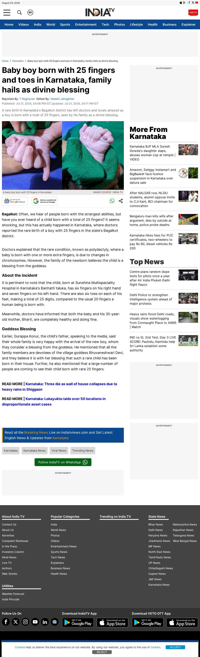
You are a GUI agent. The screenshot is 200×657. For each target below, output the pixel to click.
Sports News (59, 551)
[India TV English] (100, 12)
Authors (7, 568)
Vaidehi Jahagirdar (62, 98)
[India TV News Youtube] (196, 2)
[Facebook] (6, 622)
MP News (154, 546)
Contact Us (9, 524)
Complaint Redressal (15, 540)
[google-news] (55, 622)
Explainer (189, 24)
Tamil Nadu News (159, 557)
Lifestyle (136, 24)
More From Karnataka (149, 133)
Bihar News (155, 524)
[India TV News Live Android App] (78, 622)
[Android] (184, 2)
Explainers (57, 562)
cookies (155, 647)
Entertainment (85, 24)
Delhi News (155, 530)
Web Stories (9, 573)
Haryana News (157, 535)
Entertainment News (64, 546)
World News (58, 530)
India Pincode (10, 599)
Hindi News (9, 557)
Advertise (8, 535)
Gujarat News (157, 573)
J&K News (155, 579)
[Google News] (15, 201)
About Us (8, 530)
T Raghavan (28, 98)
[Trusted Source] (44, 201)
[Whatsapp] (112, 201)
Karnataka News (34, 450)
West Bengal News (185, 540)
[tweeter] (16, 622)
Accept (175, 647)
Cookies (20, 647)
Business (170, 24)
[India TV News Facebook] (189, 2)
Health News (59, 573)
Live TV (7, 562)
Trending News (82, 450)
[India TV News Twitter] (193, 2)
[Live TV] (193, 12)
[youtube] (35, 622)
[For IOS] (182, 622)
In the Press (9, 546)
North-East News (159, 551)
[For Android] (147, 622)
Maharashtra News (185, 524)
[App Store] (112, 622)
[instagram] (25, 622)
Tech (105, 24)
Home (8, 24)
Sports (65, 24)
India (37, 24)
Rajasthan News (183, 530)
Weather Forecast (13, 593)
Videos (23, 24)
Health (153, 24)
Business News (60, 568)
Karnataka (18, 60)
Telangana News (183, 535)
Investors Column (13, 551)
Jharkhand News (159, 540)
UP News (154, 562)
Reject (102, 652)
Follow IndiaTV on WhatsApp (59, 462)
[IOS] (180, 2)
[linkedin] (45, 622)
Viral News (59, 450)
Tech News (58, 557)
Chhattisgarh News (160, 568)
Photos (119, 24)
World (50, 24)
